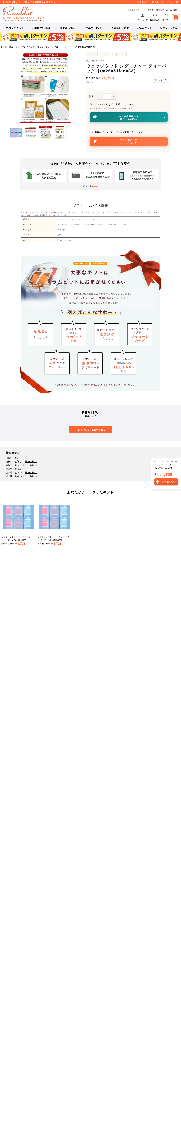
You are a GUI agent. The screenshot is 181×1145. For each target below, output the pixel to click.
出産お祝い (31, 476)
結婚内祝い (31, 461)
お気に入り (155, 19)
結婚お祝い (31, 472)
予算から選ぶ (93, 27)
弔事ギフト (159, 2)
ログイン (166, 19)
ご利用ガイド (133, 9)
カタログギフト (15, 27)
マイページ (143, 19)
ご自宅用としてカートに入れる (128, 141)
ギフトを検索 (170, 27)
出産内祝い (31, 465)
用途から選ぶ (42, 27)
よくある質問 (172, 9)
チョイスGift (173, 2)
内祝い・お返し (14, 457)
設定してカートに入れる (129, 117)
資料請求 (160, 9)
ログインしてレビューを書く (90, 429)
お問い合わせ (148, 9)
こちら (94, 185)
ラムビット (145, 2)
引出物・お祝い (14, 468)
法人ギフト (145, 27)
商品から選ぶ (67, 27)
